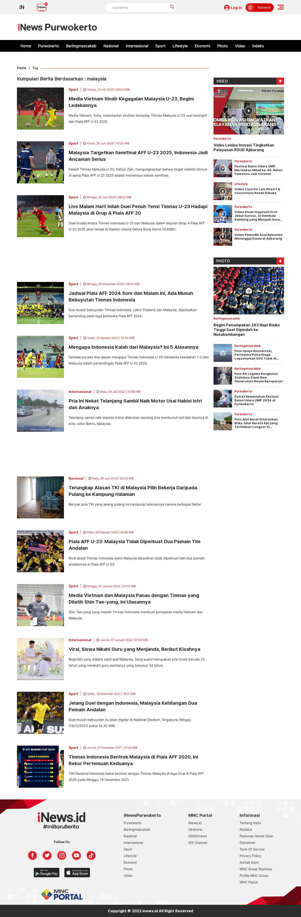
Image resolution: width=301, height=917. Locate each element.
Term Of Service (252, 849)
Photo (222, 45)
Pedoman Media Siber (256, 836)
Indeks (258, 45)
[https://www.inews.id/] (57, 27)
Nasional (111, 45)
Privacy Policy (250, 856)
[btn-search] (172, 7)
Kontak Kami (249, 862)
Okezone (195, 829)
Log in (236, 7)
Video (240, 45)
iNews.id (195, 823)
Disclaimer (247, 843)
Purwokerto (48, 45)
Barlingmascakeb (81, 45)
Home (25, 45)
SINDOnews (197, 836)
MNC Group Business (256, 869)
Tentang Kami (250, 823)
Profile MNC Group (254, 875)
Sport (160, 45)
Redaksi (246, 829)
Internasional (137, 45)
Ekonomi (202, 45)
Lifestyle (180, 45)
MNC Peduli (249, 882)
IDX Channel (197, 843)
